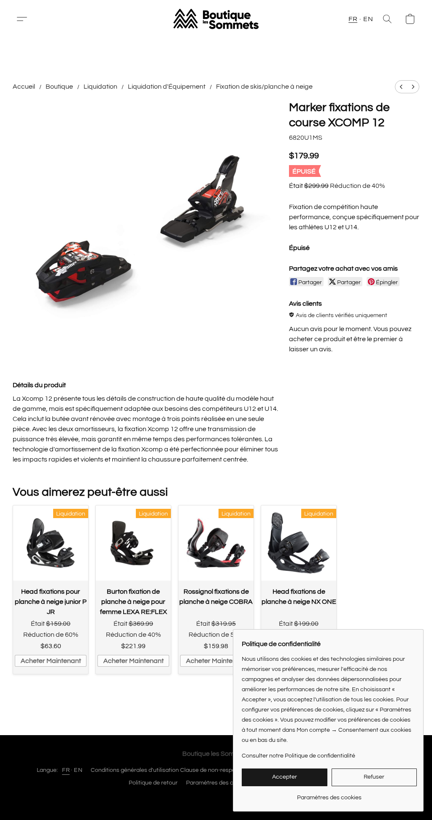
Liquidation (100, 86)
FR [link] (66, 770)
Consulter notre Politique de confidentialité (298, 756)
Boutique (59, 86)
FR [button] (352, 19)
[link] (329, 794)
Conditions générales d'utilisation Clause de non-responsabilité (174, 770)
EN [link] (78, 770)
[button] (25, 19)
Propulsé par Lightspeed (216, 798)
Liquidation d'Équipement (166, 86)
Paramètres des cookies (218, 783)
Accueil (24, 86)
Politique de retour (153, 783)
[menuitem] (401, 87)
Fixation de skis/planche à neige (264, 86)
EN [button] (368, 19)
